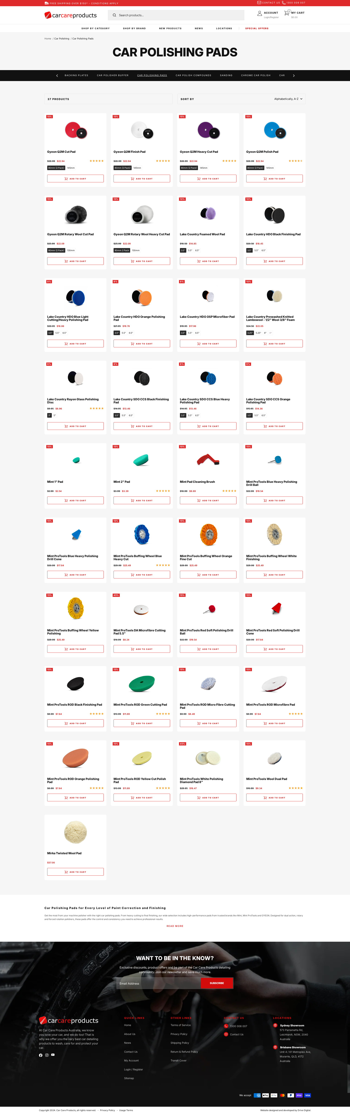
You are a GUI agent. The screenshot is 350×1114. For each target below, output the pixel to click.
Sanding (226, 75)
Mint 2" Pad (122, 482)
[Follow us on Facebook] (40, 1055)
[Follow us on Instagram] (46, 1055)
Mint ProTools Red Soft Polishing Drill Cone (273, 632)
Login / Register (133, 1069)
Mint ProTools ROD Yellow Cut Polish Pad (140, 780)
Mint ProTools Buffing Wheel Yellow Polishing (73, 632)
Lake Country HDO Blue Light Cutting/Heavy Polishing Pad (67, 318)
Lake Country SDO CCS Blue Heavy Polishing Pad (205, 401)
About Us (129, 1034)
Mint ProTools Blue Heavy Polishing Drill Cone (72, 558)
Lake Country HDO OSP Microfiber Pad (207, 317)
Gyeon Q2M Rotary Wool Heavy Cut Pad (142, 234)
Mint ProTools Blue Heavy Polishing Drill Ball (271, 483)
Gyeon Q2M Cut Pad (61, 152)
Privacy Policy (179, 1034)
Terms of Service (181, 1025)
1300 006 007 (296, 2)
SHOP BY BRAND (134, 28)
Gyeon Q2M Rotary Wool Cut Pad (70, 234)
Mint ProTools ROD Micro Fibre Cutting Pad (207, 706)
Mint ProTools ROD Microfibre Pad (270, 704)
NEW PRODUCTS (170, 28)
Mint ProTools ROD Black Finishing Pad (74, 704)
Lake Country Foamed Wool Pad (202, 234)
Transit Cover (178, 1060)
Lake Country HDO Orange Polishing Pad (139, 318)
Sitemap (129, 1078)
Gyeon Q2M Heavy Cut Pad (199, 152)
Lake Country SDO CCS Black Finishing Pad (141, 401)
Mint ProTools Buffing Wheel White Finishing (271, 558)
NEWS (199, 28)
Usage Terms (126, 1110)
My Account (131, 1060)
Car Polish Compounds (193, 75)
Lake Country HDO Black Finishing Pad (273, 234)
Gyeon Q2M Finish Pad (129, 152)
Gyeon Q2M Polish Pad (262, 152)
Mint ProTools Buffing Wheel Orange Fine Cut (206, 558)
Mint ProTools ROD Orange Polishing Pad (73, 780)
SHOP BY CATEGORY (95, 28)
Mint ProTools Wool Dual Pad (266, 779)
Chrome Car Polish (256, 75)
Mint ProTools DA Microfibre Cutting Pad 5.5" (140, 632)
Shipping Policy (180, 1042)
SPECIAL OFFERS (257, 28)
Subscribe (217, 983)
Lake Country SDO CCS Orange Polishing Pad (268, 401)
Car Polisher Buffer (113, 75)
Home (47, 38)
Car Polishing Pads (152, 75)
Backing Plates (76, 75)
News (127, 1042)
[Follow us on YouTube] (53, 1055)
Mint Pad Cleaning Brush (197, 482)
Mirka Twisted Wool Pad (64, 853)
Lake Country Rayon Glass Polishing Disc (73, 401)
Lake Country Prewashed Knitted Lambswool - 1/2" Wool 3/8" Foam (270, 318)
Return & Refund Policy (184, 1051)
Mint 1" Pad (55, 482)
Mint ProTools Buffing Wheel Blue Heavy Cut (138, 558)
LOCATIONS (224, 28)
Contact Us (130, 1051)
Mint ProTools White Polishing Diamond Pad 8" (201, 780)
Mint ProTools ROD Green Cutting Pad (140, 704)
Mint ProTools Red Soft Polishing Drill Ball (206, 632)
